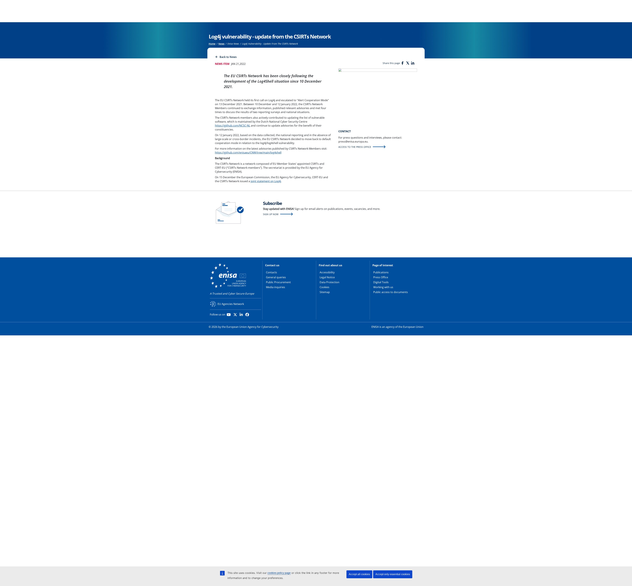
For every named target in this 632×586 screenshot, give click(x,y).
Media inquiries (275, 287)
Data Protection (329, 282)
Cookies (324, 287)
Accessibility (327, 272)
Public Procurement (278, 282)
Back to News (228, 57)
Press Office (380, 277)
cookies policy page (279, 573)
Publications (381, 272)
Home (212, 43)
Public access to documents (390, 292)
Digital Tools (381, 282)
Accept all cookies (359, 574)
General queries (276, 277)
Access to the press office (354, 146)
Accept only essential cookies (392, 574)
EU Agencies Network (231, 304)
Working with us (383, 287)
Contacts (271, 272)
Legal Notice (327, 277)
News (221, 43)
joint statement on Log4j (266, 181)
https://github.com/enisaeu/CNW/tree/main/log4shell (248, 152)
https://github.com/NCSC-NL (232, 125)
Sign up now (270, 214)
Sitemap (325, 292)
